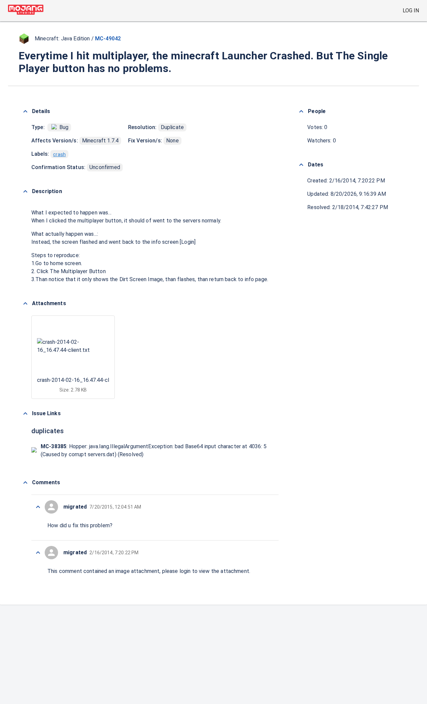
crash (59, 154)
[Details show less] (25, 111)
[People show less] (301, 111)
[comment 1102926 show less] (38, 507)
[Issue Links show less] (25, 413)
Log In (411, 10)
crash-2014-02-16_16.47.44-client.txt (81, 380)
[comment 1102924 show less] (38, 552)
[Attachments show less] (25, 303)
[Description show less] (25, 191)
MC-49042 (108, 38)
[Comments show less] (25, 482)
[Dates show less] (301, 164)
